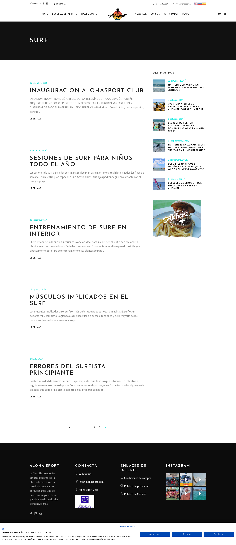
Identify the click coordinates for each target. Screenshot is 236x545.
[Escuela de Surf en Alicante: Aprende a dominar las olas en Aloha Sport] (159, 125)
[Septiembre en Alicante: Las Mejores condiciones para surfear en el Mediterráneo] (159, 145)
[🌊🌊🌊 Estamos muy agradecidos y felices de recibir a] (172, 479)
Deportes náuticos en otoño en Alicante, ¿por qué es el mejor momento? (186, 167)
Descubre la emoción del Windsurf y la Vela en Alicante (185, 186)
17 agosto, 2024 (176, 178)
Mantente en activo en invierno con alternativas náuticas (186, 88)
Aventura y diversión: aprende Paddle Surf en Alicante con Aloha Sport (186, 107)
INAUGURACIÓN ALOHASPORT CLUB (87, 91)
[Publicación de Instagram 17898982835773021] (186, 493)
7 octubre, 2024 (176, 99)
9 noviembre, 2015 (38, 82)
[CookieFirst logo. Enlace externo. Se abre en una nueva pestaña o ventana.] (3, 529)
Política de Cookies (127, 526)
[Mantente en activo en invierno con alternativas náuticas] (159, 85)
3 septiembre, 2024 (177, 159)
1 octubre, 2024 (176, 118)
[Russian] (200, 3)
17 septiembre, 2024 (178, 140)
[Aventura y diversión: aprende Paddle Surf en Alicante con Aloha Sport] (159, 105)
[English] (196, 3)
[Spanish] (204, 3)
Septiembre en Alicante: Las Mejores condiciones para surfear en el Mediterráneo (186, 147)
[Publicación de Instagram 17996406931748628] (199, 493)
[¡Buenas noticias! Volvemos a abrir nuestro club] (172, 493)
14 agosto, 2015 (37, 289)
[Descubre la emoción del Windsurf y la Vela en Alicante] (159, 184)
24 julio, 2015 (36, 358)
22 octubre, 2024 (176, 80)
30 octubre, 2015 (38, 150)
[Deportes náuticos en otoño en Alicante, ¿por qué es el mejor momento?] (159, 164)
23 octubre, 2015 (38, 219)
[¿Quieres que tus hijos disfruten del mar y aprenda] (186, 479)
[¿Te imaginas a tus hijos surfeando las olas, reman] (199, 479)
